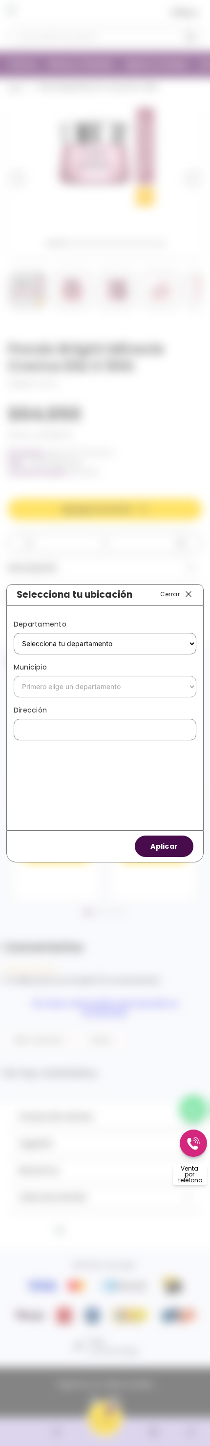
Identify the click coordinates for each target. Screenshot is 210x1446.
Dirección (30, 710)
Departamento (40, 624)
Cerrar (170, 594)
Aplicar (164, 846)
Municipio (30, 667)
